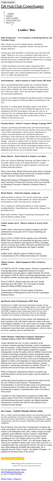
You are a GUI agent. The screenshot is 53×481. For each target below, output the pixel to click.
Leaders (9, 16)
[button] (12, 458)
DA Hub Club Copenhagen (22, 6)
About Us (10, 23)
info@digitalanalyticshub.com (12, 472)
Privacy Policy (7, 479)
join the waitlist (13, 20)
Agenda (11, 14)
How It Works (12, 18)
